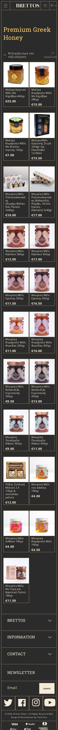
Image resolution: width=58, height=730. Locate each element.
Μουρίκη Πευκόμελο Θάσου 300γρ (13, 440)
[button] (5, 5)
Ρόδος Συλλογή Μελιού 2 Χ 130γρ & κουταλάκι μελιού (15, 491)
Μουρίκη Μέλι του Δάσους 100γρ (40, 487)
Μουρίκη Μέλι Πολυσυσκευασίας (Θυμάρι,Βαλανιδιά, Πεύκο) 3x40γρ (15, 202)
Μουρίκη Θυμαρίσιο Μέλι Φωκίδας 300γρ (15, 342)
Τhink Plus (42, 717)
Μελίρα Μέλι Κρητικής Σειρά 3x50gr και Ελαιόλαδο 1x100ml (41, 147)
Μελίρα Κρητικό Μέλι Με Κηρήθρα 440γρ (15, 93)
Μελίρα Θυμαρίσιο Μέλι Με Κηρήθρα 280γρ (41, 94)
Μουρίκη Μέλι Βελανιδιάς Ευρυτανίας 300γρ (14, 391)
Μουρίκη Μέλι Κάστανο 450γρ (40, 252)
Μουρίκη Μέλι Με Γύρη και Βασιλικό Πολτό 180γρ (15, 590)
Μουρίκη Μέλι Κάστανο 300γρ (14, 252)
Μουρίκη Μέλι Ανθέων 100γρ (14, 540)
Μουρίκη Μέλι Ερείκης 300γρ (14, 297)
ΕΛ (52, 5)
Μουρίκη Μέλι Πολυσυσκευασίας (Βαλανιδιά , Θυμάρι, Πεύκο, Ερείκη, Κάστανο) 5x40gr (41, 202)
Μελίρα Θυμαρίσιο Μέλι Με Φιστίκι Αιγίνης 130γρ (15, 145)
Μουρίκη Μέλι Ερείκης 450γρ (40, 297)
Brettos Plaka (19, 714)
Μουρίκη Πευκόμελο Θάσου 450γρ (39, 440)
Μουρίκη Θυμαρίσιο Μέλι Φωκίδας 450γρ (41, 342)
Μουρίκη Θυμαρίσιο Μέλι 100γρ (41, 541)
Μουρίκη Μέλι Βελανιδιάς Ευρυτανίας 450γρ (40, 391)
